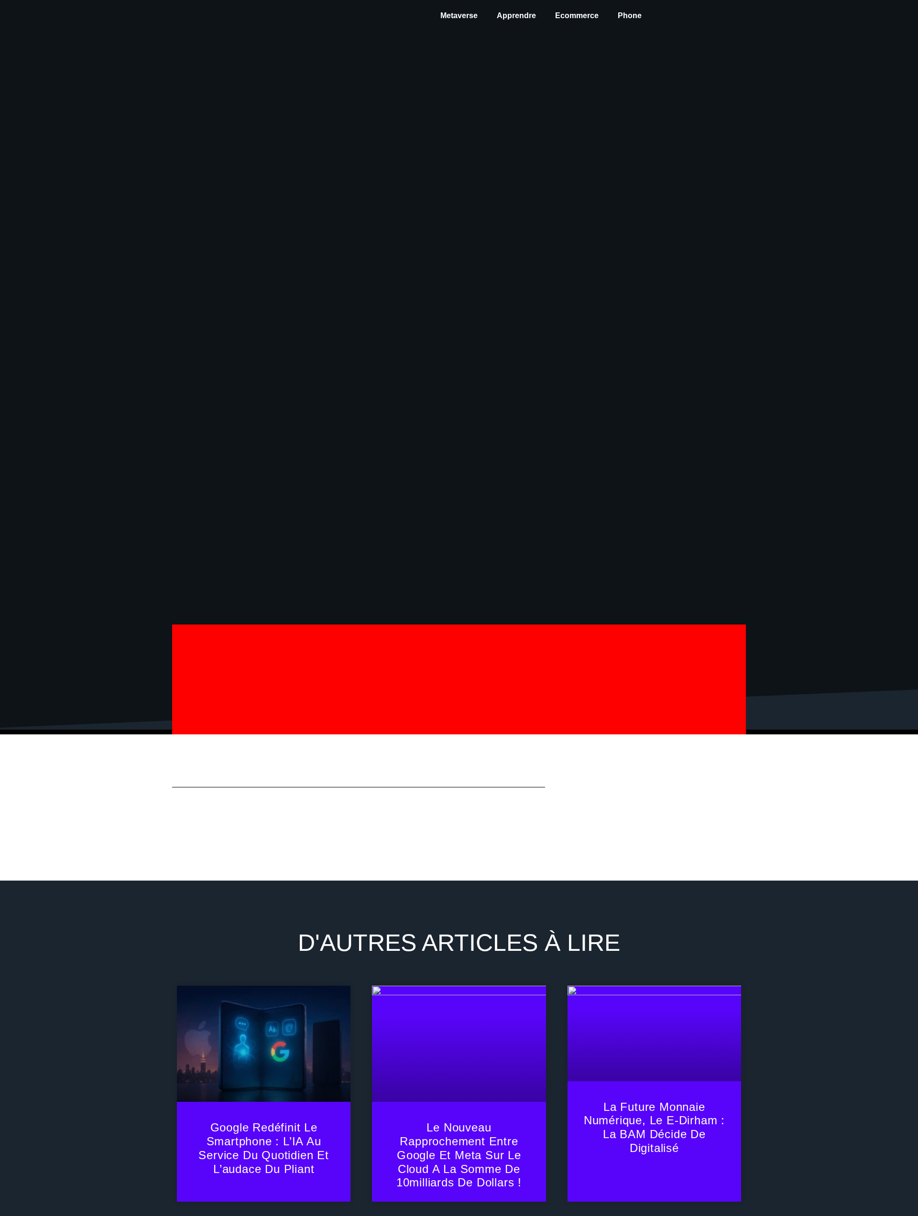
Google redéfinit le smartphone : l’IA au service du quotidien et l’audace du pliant (263, 1148)
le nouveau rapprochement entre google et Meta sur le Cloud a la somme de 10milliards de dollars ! (459, 1155)
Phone (630, 15)
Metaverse (459, 15)
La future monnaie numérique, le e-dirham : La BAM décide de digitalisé (654, 1127)
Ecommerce (577, 15)
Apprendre (516, 15)
